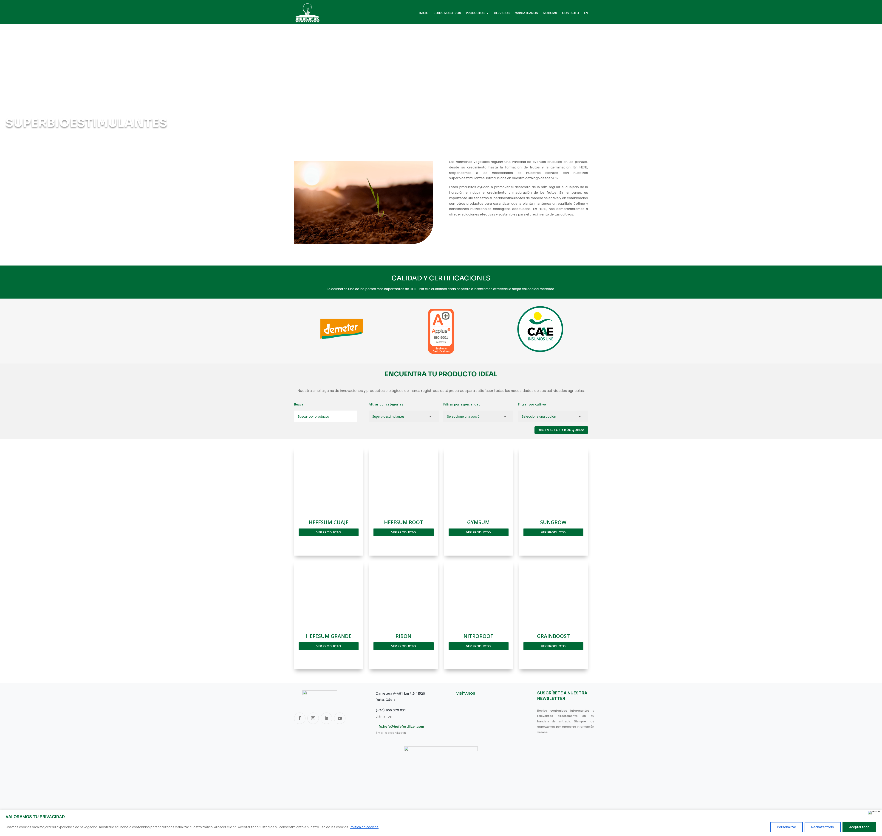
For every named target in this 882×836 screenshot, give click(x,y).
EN (586, 13)
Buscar (299, 404)
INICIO (424, 13)
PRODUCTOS (475, 13)
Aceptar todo (859, 827)
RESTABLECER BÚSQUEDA (561, 430)
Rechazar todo (822, 827)
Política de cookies (364, 827)
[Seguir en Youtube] (339, 718)
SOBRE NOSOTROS (447, 13)
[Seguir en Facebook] (299, 718)
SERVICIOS (502, 13)
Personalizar (786, 827)
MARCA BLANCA (526, 13)
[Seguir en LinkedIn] (326, 718)
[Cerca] (874, 812)
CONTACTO (570, 13)
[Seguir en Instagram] (313, 718)
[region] (441, 823)
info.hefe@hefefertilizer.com (400, 726)
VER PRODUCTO (328, 532)
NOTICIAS (550, 13)
